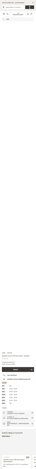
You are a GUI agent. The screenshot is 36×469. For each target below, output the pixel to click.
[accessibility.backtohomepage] (18, 13)
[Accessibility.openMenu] (4, 14)
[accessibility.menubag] (32, 14)
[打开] (4, 19)
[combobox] (18, 19)
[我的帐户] (28, 14)
